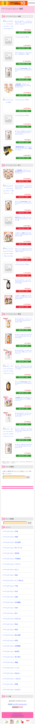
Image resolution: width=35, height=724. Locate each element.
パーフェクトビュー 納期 (10, 537)
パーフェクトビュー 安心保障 (12, 542)
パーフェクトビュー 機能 (10, 662)
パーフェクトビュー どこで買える (13, 580)
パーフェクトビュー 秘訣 (10, 575)
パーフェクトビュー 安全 (10, 591)
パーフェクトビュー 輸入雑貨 (12, 635)
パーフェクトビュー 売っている (12, 547)
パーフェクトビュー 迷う (10, 613)
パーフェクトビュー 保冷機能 (12, 602)
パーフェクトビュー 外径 (10, 607)
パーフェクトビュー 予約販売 (12, 558)
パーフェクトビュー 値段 (12, 9)
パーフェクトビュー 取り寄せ (12, 657)
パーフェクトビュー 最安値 (11, 553)
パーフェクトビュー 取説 (10, 624)
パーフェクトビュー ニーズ (11, 668)
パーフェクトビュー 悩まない (12, 673)
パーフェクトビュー (17, 715)
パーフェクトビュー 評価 (10, 531)
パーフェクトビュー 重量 (10, 684)
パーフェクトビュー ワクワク (12, 564)
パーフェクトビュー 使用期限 (12, 646)
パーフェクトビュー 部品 (10, 640)
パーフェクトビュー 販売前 (11, 651)
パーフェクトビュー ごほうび (12, 678)
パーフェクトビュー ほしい (11, 569)
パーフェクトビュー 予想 (10, 586)
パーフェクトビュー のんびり (12, 689)
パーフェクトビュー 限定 (10, 629)
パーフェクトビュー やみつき (12, 618)
